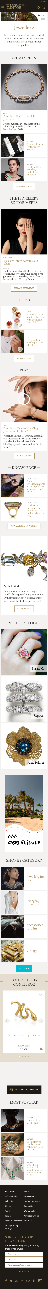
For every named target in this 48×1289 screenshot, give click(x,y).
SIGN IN (43, 2)
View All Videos (24, 456)
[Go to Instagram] (22, 1281)
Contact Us (28, 1206)
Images (8, 1215)
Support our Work (32, 1201)
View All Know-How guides (24, 526)
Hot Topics (9, 1191)
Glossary (9, 1206)
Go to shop (24, 968)
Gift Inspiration (11, 1196)
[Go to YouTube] (16, 1281)
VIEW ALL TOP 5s (24, 358)
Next (41, 1019)
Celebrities (9, 1201)
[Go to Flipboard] (40, 1280)
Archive (8, 1211)
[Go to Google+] (28, 1281)
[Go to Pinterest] (34, 1281)
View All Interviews (24, 288)
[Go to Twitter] (11, 1281)
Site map (28, 1220)
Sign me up (24, 1272)
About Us (28, 1191)
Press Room (29, 1196)
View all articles (24, 187)
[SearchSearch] (43, 8)
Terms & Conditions (13, 1220)
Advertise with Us (31, 1215)
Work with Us (29, 1211)
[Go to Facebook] (6, 1281)
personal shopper (20, 42)
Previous (7, 1019)
